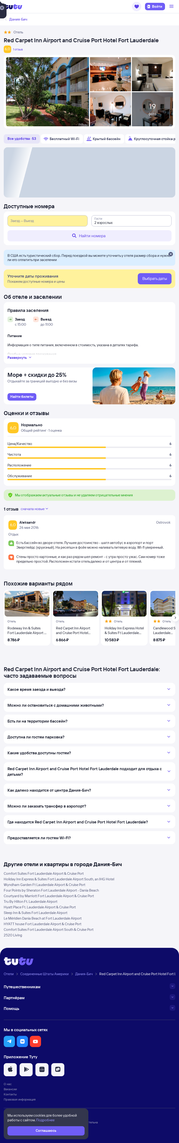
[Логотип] (13, 6)
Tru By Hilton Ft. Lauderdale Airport (30, 901)
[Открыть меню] (172, 6)
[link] (21, 397)
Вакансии (10, 1089)
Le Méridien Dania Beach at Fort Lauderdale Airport (43, 918)
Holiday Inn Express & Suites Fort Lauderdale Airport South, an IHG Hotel (59, 879)
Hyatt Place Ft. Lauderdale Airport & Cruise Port (40, 907)
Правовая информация (20, 1099)
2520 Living (13, 935)
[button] (136, 6)
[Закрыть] (170, 254)
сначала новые (33, 509)
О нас (8, 1084)
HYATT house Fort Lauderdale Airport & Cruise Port (42, 924)
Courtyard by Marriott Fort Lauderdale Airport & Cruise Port (49, 896)
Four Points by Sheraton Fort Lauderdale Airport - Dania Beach (51, 890)
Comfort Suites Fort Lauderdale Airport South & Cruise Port (48, 929)
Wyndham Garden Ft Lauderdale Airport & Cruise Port (44, 884)
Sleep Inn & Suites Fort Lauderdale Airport (35, 912)
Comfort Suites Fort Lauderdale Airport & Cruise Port (44, 873)
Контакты (10, 1094)
